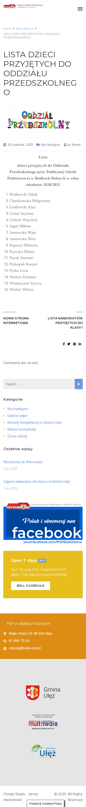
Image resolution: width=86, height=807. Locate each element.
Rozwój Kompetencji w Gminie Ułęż (34, 422)
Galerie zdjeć (17, 416)
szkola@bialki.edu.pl (25, 648)
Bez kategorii (50, 145)
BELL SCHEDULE (30, 586)
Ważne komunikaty (21, 429)
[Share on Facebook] (64, 344)
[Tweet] (68, 344)
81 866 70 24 (19, 641)
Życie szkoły (17, 436)
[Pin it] (74, 344)
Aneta (76, 145)
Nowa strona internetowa (16, 320)
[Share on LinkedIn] (80, 344)
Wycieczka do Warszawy (22, 462)
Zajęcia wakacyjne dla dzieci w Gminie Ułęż (36, 481)
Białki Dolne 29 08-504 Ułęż (30, 633)
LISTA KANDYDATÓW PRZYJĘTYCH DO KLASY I (65, 322)
